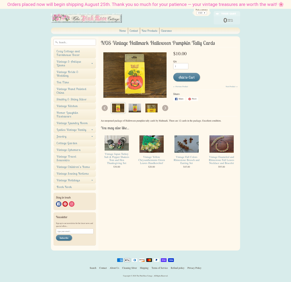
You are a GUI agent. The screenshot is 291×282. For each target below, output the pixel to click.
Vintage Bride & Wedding (68, 73)
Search (93, 267)
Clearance (166, 31)
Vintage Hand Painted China (71, 90)
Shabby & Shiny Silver (72, 99)
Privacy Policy (194, 267)
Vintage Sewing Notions (73, 173)
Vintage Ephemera (68, 150)
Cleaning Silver (129, 267)
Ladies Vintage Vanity (71, 130)
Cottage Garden (67, 143)
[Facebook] (58, 204)
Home (122, 31)
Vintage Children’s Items (73, 167)
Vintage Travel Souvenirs (66, 158)
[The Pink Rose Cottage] (86, 18)
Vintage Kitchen (67, 106)
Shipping (144, 267)
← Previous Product (180, 86)
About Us (114, 267)
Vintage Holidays (68, 180)
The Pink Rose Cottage (145, 276)
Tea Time (63, 82)
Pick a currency (202, 10)
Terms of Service (160, 267)
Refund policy (177, 267)
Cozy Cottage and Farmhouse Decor (68, 53)
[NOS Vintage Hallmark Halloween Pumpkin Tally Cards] (118, 108)
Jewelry (62, 136)
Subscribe (64, 237)
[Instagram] (71, 204)
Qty (175, 61)
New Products (149, 31)
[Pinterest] (65, 204)
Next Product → (231, 86)
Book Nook (64, 187)
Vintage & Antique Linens (69, 63)
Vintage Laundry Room (72, 123)
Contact (134, 31)
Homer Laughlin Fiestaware (67, 114)
